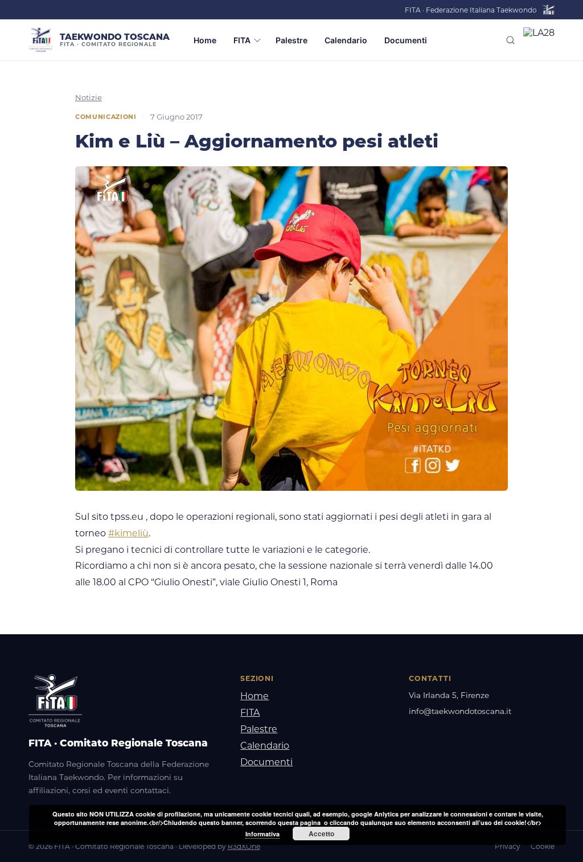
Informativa (262, 834)
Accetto (321, 833)
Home (205, 40)
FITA (242, 40)
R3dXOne (244, 846)
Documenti (405, 40)
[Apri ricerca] (510, 40)
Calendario (346, 40)
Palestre (291, 40)
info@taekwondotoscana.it (460, 711)
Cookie (543, 846)
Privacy (507, 846)
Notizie (88, 97)
